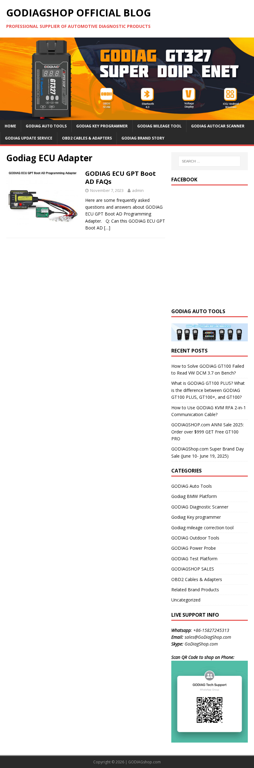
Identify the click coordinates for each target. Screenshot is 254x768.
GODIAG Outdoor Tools (195, 538)
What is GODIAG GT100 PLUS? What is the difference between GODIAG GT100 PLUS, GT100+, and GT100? (208, 390)
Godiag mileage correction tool (202, 527)
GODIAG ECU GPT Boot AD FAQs (120, 177)
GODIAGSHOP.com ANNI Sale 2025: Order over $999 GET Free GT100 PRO (207, 432)
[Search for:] (209, 161)
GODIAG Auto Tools (46, 126)
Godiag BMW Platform (194, 496)
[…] (107, 228)
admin (138, 190)
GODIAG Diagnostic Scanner (199, 507)
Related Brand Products (195, 590)
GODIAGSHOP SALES (192, 569)
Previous (7, 77)
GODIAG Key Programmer (102, 126)
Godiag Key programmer (196, 517)
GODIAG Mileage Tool (159, 126)
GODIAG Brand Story (142, 138)
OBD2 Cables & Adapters (87, 138)
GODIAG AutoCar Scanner (217, 126)
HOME (10, 126)
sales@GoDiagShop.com (208, 637)
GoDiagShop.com (201, 644)
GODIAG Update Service (28, 138)
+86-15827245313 (211, 630)
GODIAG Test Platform (194, 559)
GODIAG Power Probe (193, 548)
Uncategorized (185, 600)
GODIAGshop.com (144, 762)
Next (246, 77)
